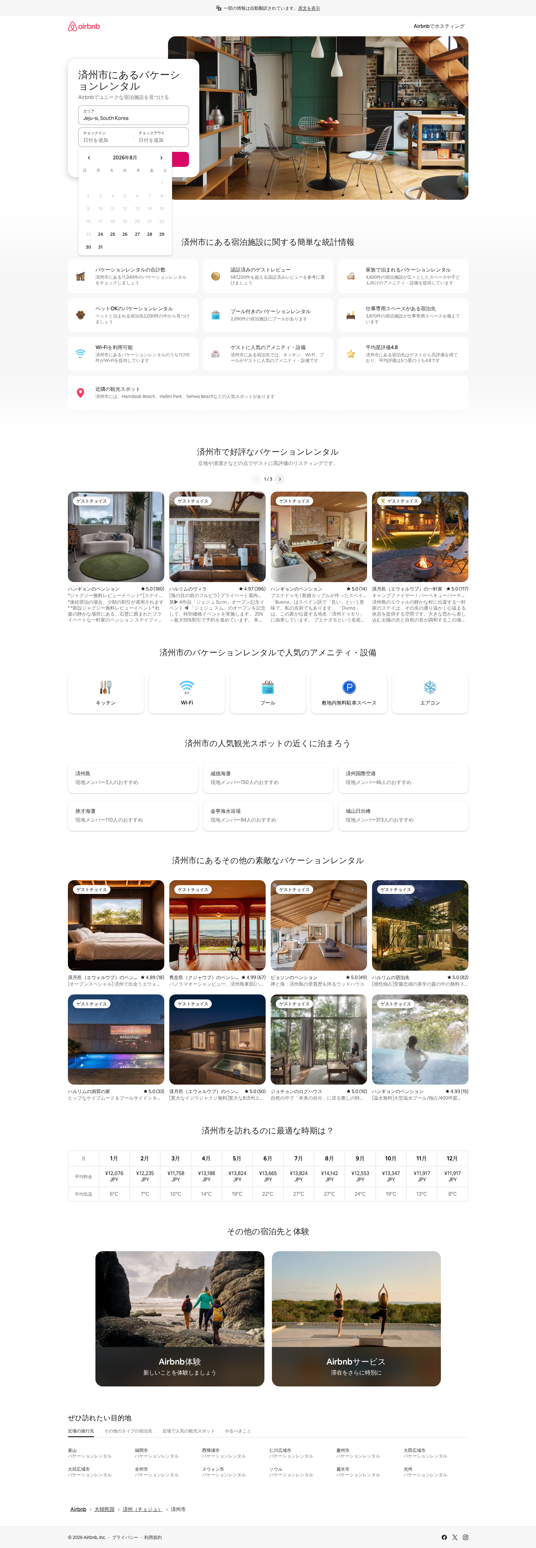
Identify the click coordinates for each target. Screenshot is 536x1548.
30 (88, 247)
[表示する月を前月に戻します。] (89, 158)
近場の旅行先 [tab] (81, 1431)
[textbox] (106, 140)
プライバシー (125, 1537)
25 (112, 234)
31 (100, 247)
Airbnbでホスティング (439, 26)
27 (137, 234)
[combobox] (133, 118)
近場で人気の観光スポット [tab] (188, 1431)
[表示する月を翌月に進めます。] (161, 158)
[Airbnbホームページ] (84, 26)
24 (100, 234)
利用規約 (153, 1537)
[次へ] (280, 479)
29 (161, 234)
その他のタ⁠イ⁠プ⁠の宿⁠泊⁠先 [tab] (128, 1431)
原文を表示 (309, 8)
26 (124, 234)
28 (149, 234)
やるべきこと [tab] (238, 1431)
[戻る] (257, 479)
